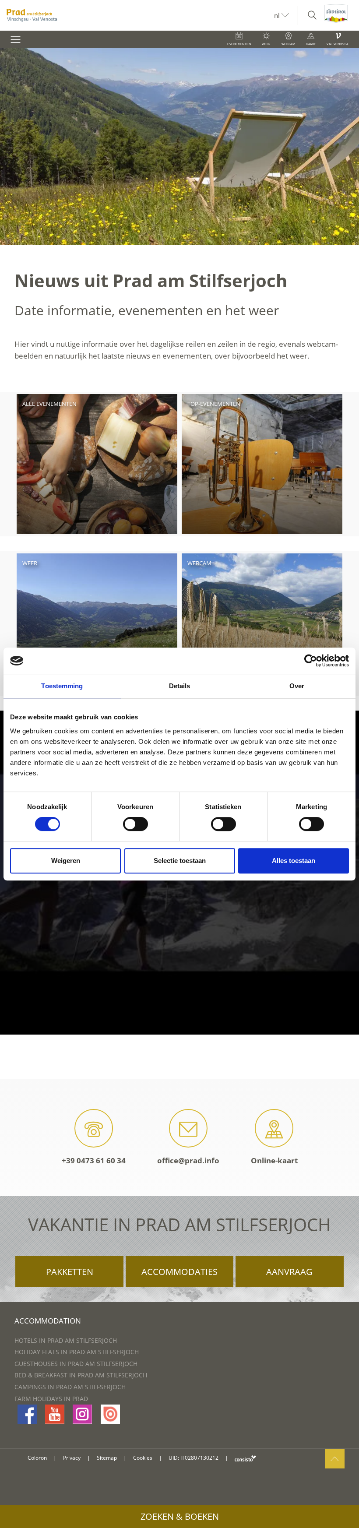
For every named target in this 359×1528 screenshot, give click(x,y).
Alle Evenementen (49, 404)
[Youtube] (54, 1414)
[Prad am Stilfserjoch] (137, 15)
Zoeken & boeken (180, 1516)
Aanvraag (289, 1272)
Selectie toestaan (180, 860)
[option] (179, 146)
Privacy (72, 1457)
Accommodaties (179, 1272)
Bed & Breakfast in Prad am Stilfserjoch (80, 1375)
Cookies (142, 1457)
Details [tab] (179, 686)
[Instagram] (82, 1414)
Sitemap (107, 1457)
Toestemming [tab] (62, 686)
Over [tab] (296, 686)
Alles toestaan (293, 860)
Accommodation (47, 1321)
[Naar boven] (335, 1458)
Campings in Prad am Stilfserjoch (70, 1387)
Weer (29, 563)
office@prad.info (188, 1160)
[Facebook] (27, 1414)
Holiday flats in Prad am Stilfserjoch (76, 1352)
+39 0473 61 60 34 (94, 1160)
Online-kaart (274, 1160)
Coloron (37, 1457)
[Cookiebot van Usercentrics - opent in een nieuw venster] (310, 660)
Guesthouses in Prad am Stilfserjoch (75, 1363)
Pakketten (69, 1272)
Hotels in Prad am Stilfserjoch (65, 1340)
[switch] (135, 824)
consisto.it (245, 1458)
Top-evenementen (213, 404)
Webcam (199, 563)
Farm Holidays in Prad (51, 1398)
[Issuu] (110, 1414)
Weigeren (65, 860)
